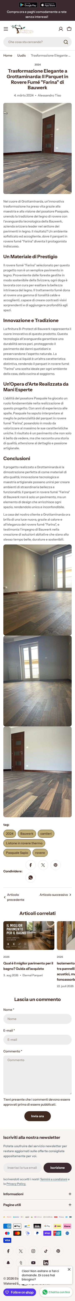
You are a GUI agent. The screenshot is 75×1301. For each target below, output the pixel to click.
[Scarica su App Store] (48, 4)
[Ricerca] (65, 41)
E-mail (9, 1030)
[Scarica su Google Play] (28, 4)
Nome (8, 1010)
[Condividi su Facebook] (31, 865)
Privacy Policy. (16, 1184)
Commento (12, 1051)
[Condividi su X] (43, 865)
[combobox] (37, 42)
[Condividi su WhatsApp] (31, 878)
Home (7, 55)
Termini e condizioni (53, 1179)
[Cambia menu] (5, 28)
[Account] (60, 28)
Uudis (21, 55)
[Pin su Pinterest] (56, 865)
